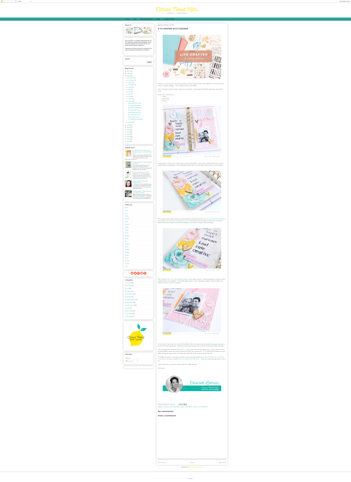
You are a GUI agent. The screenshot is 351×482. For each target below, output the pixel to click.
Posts (128, 358)
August (130, 87)
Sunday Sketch (128, 302)
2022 (128, 73)
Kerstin (126, 238)
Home (128, 19)
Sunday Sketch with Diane (134, 112)
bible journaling (129, 311)
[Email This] (179, 404)
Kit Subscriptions (146, 19)
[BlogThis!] (181, 404)
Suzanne (127, 263)
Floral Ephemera (203, 407)
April (129, 96)
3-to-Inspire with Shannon (134, 105)
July (129, 89)
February (130, 101)
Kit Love (127, 288)
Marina (126, 247)
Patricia (127, 258)
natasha (127, 249)
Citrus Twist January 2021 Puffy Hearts (189, 359)
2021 (128, 76)
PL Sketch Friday (129, 294)
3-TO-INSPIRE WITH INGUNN (135, 119)
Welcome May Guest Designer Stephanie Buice (140, 181)
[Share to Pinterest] (186, 404)
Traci (126, 266)
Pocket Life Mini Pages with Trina (140, 172)
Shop (158, 19)
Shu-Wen (127, 261)
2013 (128, 141)
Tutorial (127, 308)
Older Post (222, 462)
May (129, 94)
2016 (128, 134)
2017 (128, 132)
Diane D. (127, 224)
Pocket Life (128, 297)
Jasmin (126, 233)
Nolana (127, 255)
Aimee (126, 207)
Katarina (127, 235)
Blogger (191, 478)
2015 (128, 137)
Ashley (126, 216)
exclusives (195, 407)
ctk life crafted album (186, 407)
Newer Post (162, 462)
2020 (128, 125)
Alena (126, 210)
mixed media (128, 316)
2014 (128, 139)
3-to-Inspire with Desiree (134, 114)
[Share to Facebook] (184, 404)
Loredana (127, 244)
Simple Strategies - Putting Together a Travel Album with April (142, 191)
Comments (130, 361)
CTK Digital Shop (175, 407)
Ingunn (126, 230)
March (130, 98)
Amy (126, 213)
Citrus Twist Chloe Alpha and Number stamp (179, 279)
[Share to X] (183, 404)
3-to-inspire (165, 407)
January (130, 122)
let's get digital (128, 313)
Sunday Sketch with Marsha (135, 107)
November (131, 80)
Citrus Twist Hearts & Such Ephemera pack (177, 220)
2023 (128, 71)
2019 (128, 127)
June (129, 92)
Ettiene (127, 227)
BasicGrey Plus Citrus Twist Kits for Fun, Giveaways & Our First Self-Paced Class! (142, 152)
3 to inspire (128, 283)
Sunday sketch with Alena (134, 103)
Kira (126, 241)
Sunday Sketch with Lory (134, 117)
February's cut (183, 349)
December (131, 78)
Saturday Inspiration (130, 299)
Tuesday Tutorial (129, 305)
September (131, 85)
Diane (126, 221)
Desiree (127, 219)
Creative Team (169, 19)
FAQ (135, 19)
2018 (128, 130)
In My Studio (128, 285)
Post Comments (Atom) (196, 467)
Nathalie (127, 252)
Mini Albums (128, 291)
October (130, 82)
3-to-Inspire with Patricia (134, 110)
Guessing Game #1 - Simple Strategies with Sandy (142, 162)
